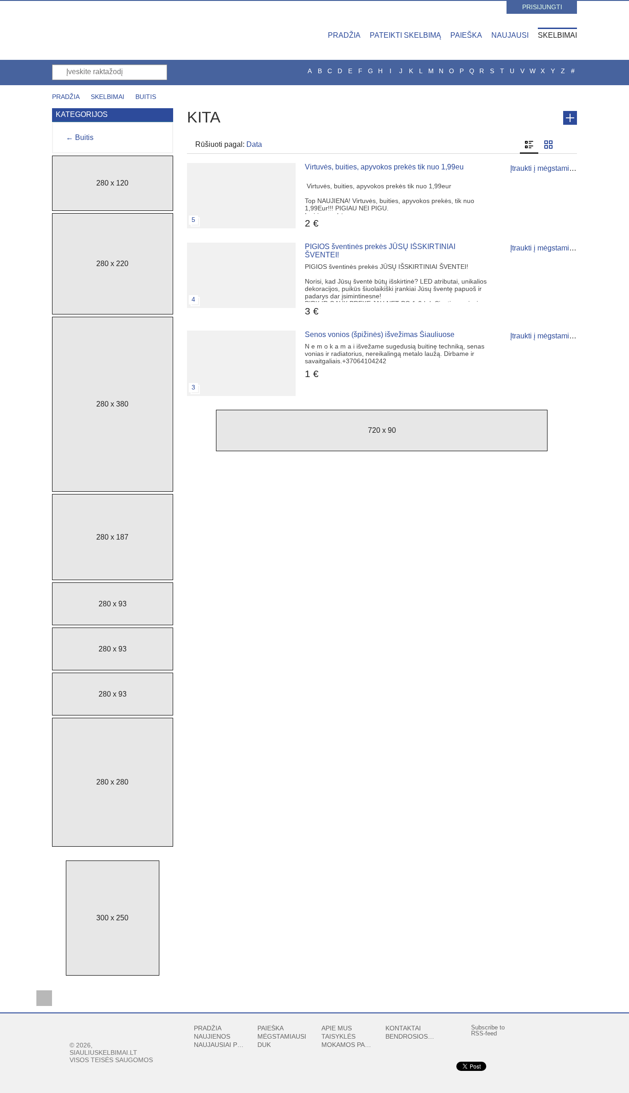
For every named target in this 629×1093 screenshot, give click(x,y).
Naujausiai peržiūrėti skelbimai (219, 1044)
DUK (264, 1044)
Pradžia (344, 35)
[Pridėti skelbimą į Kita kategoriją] (570, 118)
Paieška (466, 35)
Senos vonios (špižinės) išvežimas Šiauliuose (379, 334)
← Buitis (79, 137)
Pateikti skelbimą (405, 35)
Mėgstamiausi (281, 1036)
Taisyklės (338, 1036)
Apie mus (336, 1028)
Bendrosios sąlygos (410, 1036)
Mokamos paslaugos (346, 1044)
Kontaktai (403, 1028)
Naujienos (212, 1036)
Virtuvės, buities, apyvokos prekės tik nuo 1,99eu (384, 167)
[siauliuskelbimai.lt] (132, 30)
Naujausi (510, 35)
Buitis (145, 96)
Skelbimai (557, 35)
